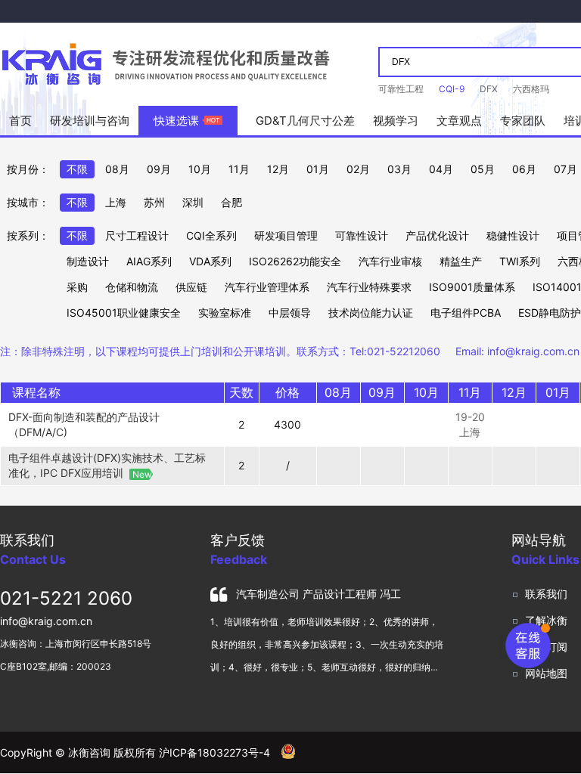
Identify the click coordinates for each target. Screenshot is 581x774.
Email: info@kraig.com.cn (517, 351)
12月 (278, 169)
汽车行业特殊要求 (369, 286)
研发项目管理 (286, 235)
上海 (115, 202)
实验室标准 (224, 312)
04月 (441, 169)
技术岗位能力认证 (370, 312)
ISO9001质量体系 (472, 286)
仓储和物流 (131, 286)
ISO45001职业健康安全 (124, 312)
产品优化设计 (437, 235)
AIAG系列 (149, 261)
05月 (483, 169)
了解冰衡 (546, 620)
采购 (77, 286)
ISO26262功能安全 (295, 261)
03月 (399, 169)
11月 (239, 169)
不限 (77, 169)
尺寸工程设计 (137, 235)
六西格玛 (531, 88)
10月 (199, 169)
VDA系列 (210, 261)
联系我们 (546, 593)
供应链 (191, 286)
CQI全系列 (211, 235)
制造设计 (88, 261)
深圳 (193, 202)
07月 (565, 169)
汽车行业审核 (390, 261)
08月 (117, 169)
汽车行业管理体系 (267, 286)
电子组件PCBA (465, 312)
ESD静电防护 (549, 312)
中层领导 (290, 312)
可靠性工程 (401, 88)
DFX (489, 88)
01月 (317, 169)
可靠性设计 (361, 235)
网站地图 (546, 673)
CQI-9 (451, 88)
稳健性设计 (512, 235)
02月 (358, 169)
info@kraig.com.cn (46, 621)
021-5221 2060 (66, 598)
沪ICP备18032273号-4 (214, 752)
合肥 (231, 202)
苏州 (154, 202)
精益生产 (461, 261)
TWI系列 (519, 261)
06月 (524, 169)
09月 (159, 169)
